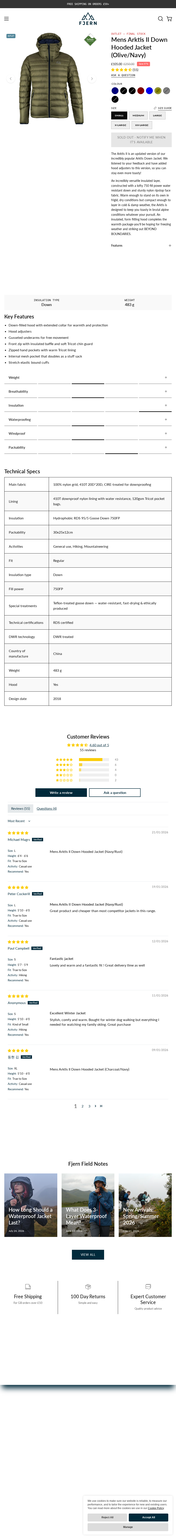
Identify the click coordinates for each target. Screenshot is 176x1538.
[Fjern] (88, 18)
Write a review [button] (61, 792)
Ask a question (123, 75)
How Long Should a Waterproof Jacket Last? (31, 1216)
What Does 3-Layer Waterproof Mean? (86, 1216)
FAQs (96, 1423)
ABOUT (10, 1459)
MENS (9, 1423)
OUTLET (10, 1452)
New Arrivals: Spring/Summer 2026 (141, 1216)
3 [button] (89, 1106)
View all (88, 1254)
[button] (160, 19)
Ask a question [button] (115, 792)
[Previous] (10, 78)
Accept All (148, 1517)
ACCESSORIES (15, 1437)
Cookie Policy (156, 1508)
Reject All (107, 1517)
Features (116, 245)
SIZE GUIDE (101, 1452)
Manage (128, 1527)
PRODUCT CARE (105, 1430)
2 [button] (82, 1106)
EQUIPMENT (14, 1445)
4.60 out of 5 (99, 745)
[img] (18, 833)
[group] (88, 4)
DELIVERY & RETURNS (109, 1437)
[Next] (92, 78)
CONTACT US (103, 1445)
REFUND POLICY (105, 1459)
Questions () (47, 808)
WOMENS (12, 1430)
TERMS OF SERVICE (107, 1466)
